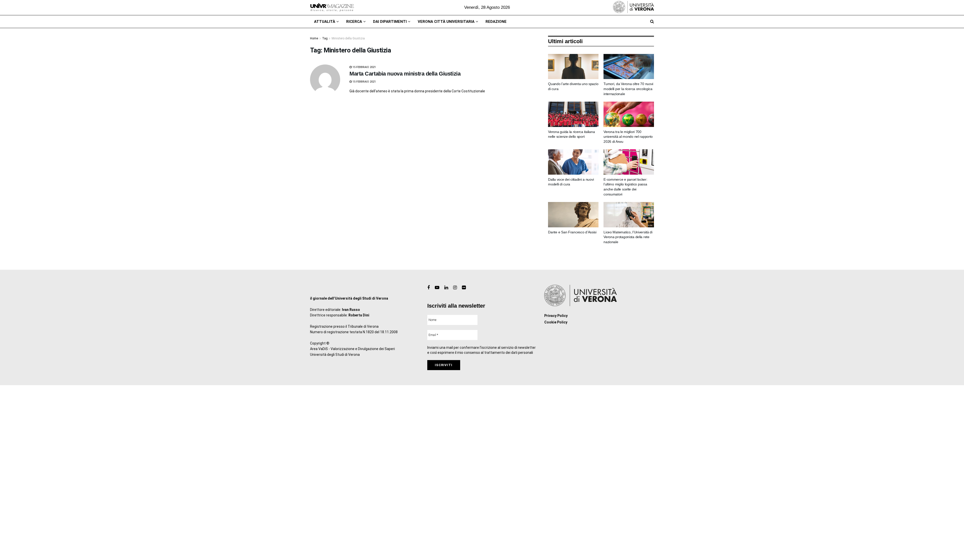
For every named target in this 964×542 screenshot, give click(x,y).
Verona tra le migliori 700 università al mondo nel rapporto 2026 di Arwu (628, 137)
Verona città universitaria (446, 21)
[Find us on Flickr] (464, 288)
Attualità (324, 21)
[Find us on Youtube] (437, 288)
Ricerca (354, 21)
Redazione (496, 21)
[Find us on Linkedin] (446, 288)
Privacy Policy (556, 316)
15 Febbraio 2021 (364, 67)
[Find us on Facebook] (428, 288)
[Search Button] (652, 21)
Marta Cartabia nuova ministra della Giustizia (404, 74)
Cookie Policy (555, 322)
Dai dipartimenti (390, 21)
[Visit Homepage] (332, 7)
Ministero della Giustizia (348, 38)
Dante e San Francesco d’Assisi (572, 232)
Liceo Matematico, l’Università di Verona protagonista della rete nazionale (628, 237)
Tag (325, 38)
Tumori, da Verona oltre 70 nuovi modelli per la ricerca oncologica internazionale (628, 89)
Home (314, 38)
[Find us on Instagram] (455, 288)
